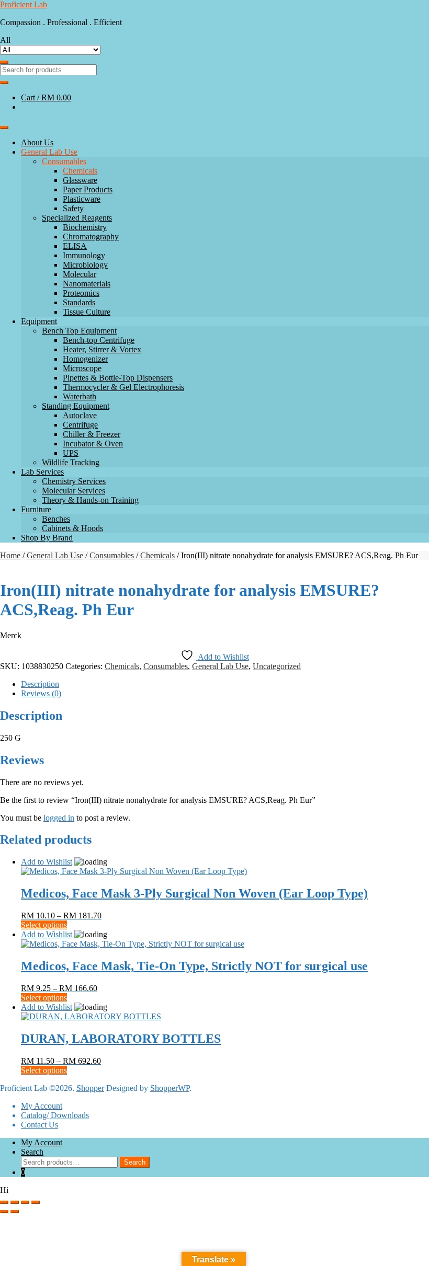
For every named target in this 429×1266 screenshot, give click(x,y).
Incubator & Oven (93, 443)
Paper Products (87, 189)
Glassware (80, 180)
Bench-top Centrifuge (98, 340)
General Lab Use (49, 151)
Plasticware (81, 198)
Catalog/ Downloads (55, 1115)
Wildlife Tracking (70, 462)
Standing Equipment (75, 405)
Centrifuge (80, 424)
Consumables (64, 161)
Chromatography (91, 236)
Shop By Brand (47, 537)
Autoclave (80, 415)
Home (10, 555)
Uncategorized (277, 666)
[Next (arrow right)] (14, 1211)
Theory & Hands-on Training (90, 500)
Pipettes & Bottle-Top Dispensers (118, 377)
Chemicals (80, 170)
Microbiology (85, 264)
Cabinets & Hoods (72, 528)
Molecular (79, 274)
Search (32, 1151)
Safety (73, 208)
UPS (70, 452)
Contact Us (39, 1124)
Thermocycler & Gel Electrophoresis (123, 387)
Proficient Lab (23, 4)
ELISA (75, 245)
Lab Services (42, 471)
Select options (44, 924)
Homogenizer (85, 358)
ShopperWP (169, 1088)
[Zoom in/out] (4, 1202)
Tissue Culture (86, 311)
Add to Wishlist (46, 861)
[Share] (25, 1202)
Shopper (90, 1088)
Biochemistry (85, 227)
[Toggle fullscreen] (14, 1202)
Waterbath (79, 396)
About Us (37, 142)
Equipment (39, 321)
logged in (58, 817)
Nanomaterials (86, 283)
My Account (41, 1105)
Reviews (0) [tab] (41, 693)
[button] (214, 1190)
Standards (79, 302)
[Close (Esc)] (35, 1202)
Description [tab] (40, 684)
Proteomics (81, 293)
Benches (56, 518)
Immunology (84, 255)
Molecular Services (73, 490)
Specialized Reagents (77, 217)
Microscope (82, 368)
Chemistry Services (74, 481)
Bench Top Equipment (79, 330)
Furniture (36, 509)
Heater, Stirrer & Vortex (102, 349)
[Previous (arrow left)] (4, 1211)
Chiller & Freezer (91, 434)
